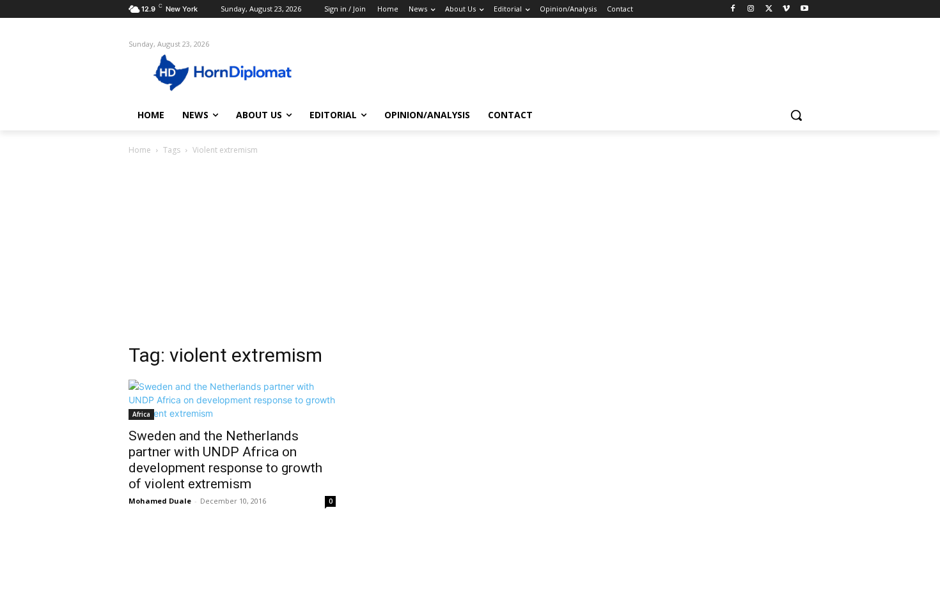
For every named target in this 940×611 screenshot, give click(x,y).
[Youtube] (804, 9)
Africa (141, 414)
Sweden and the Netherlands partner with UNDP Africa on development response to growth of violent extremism (225, 459)
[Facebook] (733, 9)
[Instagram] (751, 9)
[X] (769, 9)
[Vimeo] (786, 9)
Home (140, 149)
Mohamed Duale (160, 501)
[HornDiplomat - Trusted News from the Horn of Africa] (231, 71)
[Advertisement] (470, 253)
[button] (796, 115)
